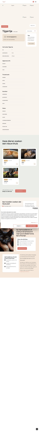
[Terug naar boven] (37, 429)
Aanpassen (19, 225)
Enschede (5, 182)
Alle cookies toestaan (32, 225)
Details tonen (33, 222)
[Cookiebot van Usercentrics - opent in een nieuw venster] (33, 208)
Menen (23, 163)
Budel (5, 163)
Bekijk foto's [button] (33, 25)
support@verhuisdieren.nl (24, 271)
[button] (33, 2)
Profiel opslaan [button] (29, 31)
